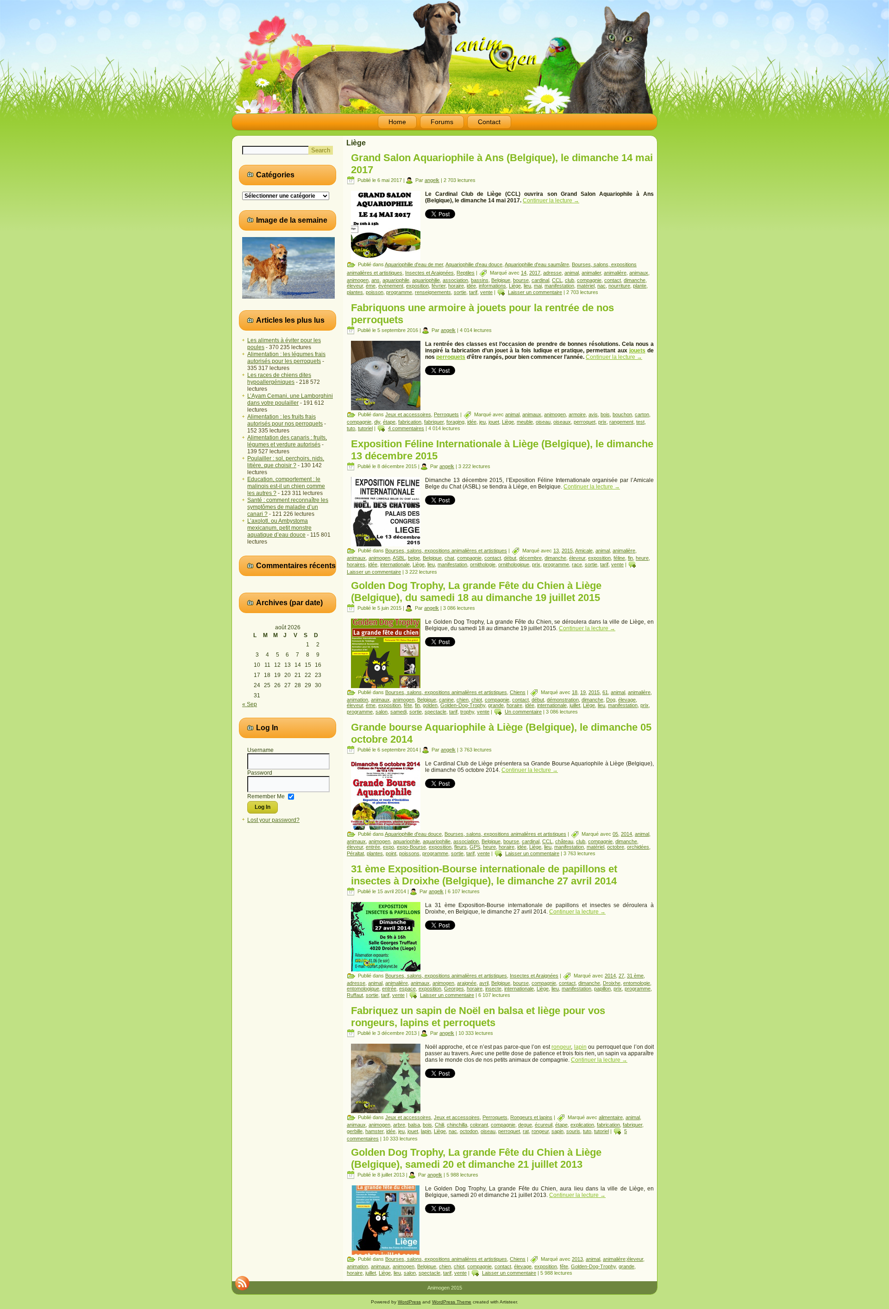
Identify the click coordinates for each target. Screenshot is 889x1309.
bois (605, 414)
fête (408, 705)
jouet (493, 422)
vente (486, 292)
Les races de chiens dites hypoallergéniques (279, 378)
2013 (577, 1259)
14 (523, 273)
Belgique (500, 280)
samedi (398, 711)
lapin (580, 1047)
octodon (469, 1131)
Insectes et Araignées (429, 273)
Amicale (584, 550)
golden (430, 705)
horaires (356, 564)
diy (377, 422)
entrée (373, 847)
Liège (515, 285)
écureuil (543, 1124)
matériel (586, 285)
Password (259, 773)
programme (399, 292)
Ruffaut (355, 995)
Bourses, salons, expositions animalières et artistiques (446, 550)
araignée (466, 983)
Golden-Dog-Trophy (462, 705)
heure (642, 558)
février (438, 285)
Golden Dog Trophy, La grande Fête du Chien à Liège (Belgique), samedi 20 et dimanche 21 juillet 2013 (476, 1158)
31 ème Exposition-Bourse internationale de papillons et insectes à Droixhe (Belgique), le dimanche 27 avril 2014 (484, 875)
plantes (355, 292)
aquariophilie (426, 280)
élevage (627, 699)
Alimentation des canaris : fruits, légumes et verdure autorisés (287, 441)
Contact (489, 121)
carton (642, 414)
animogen (358, 280)
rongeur (561, 1047)
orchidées (638, 847)
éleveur (355, 285)
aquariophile (395, 280)
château (564, 841)
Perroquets (446, 414)
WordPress (409, 1301)
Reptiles (466, 273)
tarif (473, 292)
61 (605, 692)
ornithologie (482, 564)
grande (496, 705)
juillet (575, 705)
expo (388, 847)
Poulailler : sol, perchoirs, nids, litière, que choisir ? (285, 462)
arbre (399, 1124)
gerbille (355, 1131)
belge (414, 558)
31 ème (635, 975)
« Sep (249, 704)
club (569, 280)
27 (621, 975)
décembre (530, 558)
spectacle (435, 711)
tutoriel (365, 428)
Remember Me (266, 796)
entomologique (363, 988)
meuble (525, 422)
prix (602, 422)
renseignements (433, 292)
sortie (460, 292)
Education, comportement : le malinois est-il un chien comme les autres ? (286, 486)
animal (571, 273)
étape (389, 422)
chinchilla (457, 1124)
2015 (567, 550)
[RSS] (242, 1283)
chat (449, 558)
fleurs (460, 847)
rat (526, 1131)
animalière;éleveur (623, 1259)
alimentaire (611, 1117)
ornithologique (513, 564)
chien (463, 699)
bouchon (622, 414)
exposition (417, 285)
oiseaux (562, 422)
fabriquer (434, 422)
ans (375, 280)
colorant (479, 1124)
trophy (467, 711)
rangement (621, 422)
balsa (414, 1124)
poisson (374, 292)
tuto (351, 428)
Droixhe (611, 983)
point (391, 853)
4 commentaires (406, 428)
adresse (552, 273)
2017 (534, 273)
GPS (475, 847)
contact (612, 280)
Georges (454, 988)
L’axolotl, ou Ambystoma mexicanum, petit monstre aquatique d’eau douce (279, 528)
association (455, 280)
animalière (615, 273)
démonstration (563, 699)
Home (397, 121)
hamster (374, 1131)
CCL (557, 280)
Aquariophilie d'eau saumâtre (537, 264)
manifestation (559, 285)
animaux (638, 273)
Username (260, 750)
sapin (557, 1131)
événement (390, 285)
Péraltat (355, 853)
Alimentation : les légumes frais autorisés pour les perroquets (286, 357)
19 (583, 692)
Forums (442, 121)
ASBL (399, 558)
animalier (591, 273)
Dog (610, 699)
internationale (395, 564)
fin (630, 558)
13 (556, 550)
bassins (479, 280)
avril (483, 983)
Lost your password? (273, 820)
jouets (637, 350)
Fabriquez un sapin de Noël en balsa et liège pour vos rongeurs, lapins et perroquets (478, 1016)
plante (639, 285)
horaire (456, 285)
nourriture (619, 285)
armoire (577, 414)
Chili (439, 1124)
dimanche (634, 280)
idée (471, 285)
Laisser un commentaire (535, 292)
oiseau (543, 422)
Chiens (518, 692)
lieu (527, 285)
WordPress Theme (451, 1301)
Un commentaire (523, 711)
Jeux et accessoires (408, 414)
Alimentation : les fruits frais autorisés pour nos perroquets (285, 420)
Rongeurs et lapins (531, 1117)
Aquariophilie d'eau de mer (414, 264)
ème (371, 285)
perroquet (584, 422)
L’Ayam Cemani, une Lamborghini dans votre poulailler (290, 399)
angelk (432, 180)
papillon (602, 988)
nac (601, 285)
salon (382, 711)
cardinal (540, 280)
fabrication (409, 422)
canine (446, 699)
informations (492, 285)
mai (538, 285)
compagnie (589, 280)
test (640, 422)
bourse (521, 280)
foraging (455, 422)
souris (573, 1131)
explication (582, 1124)
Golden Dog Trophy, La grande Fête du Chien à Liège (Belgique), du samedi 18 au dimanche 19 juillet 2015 (476, 591)
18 (574, 692)
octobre (615, 847)
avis (593, 414)
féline (619, 558)
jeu (482, 422)
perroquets (450, 357)
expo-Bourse (411, 847)
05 (615, 834)
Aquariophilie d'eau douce (473, 264)
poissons (409, 853)
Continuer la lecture (551, 200)
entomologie (636, 983)
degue (525, 1124)
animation (357, 699)
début (510, 558)
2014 (626, 834)
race (577, 564)
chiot (476, 699)
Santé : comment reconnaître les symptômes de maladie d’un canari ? (287, 507)
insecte (493, 988)
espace (407, 988)
